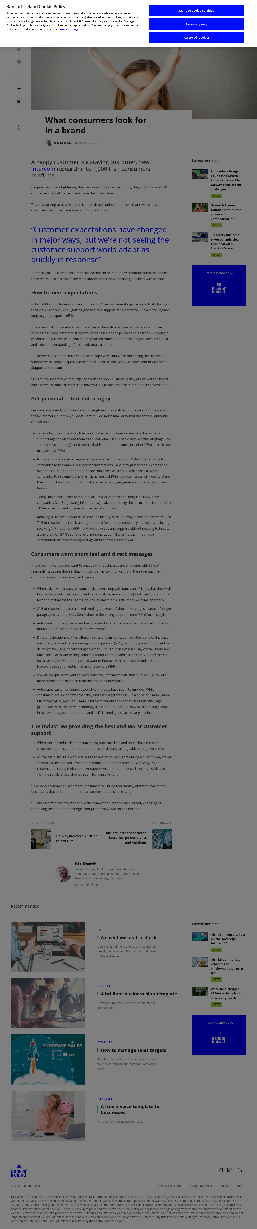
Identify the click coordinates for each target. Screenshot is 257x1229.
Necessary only (196, 24)
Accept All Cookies (197, 37)
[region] (128, 23)
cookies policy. (69, 29)
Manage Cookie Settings (196, 10)
